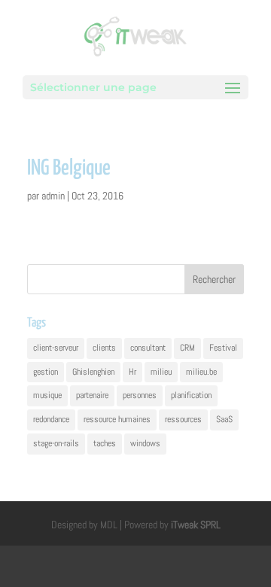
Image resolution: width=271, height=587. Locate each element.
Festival (223, 348)
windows (145, 443)
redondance (51, 419)
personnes (140, 395)
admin (53, 195)
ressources (183, 419)
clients (104, 348)
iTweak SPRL (196, 524)
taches (104, 443)
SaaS (224, 419)
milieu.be (201, 372)
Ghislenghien (93, 372)
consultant (148, 348)
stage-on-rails (56, 443)
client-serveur (55, 348)
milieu (161, 372)
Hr (132, 372)
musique (47, 395)
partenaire (92, 395)
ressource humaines (117, 419)
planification (191, 395)
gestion (45, 372)
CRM (187, 348)
